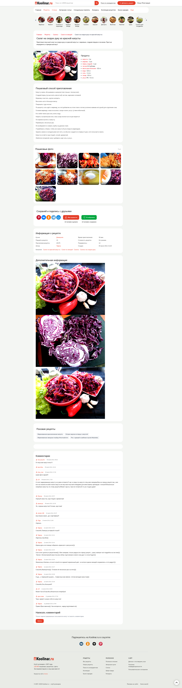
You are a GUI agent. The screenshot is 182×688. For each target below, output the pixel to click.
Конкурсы (95, 10)
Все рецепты (87, 661)
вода (84, 71)
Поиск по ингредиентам (108, 3)
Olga (39, 520)
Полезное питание (111, 661)
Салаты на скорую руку (88, 249)
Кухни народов (123, 10)
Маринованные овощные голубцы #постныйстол (53, 437)
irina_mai (40, 472)
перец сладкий (87, 64)
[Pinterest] (38, 217)
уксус (84, 78)
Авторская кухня (111, 664)
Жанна (40, 496)
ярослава (41, 596)
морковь (85, 61)
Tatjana (40, 528)
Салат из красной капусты (51, 249)
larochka (40, 467)
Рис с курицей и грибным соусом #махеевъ (84, 437)
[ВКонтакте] (43, 217)
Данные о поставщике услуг (137, 661)
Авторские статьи (65, 10)
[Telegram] (53, 217)
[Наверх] (176, 682)
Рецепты (47, 10)
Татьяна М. (41, 460)
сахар (84, 75)
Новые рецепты (88, 664)
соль (84, 73)
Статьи (108, 667)
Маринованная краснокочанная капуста (50, 434)
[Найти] (97, 3)
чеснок (84, 66)
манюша (40, 503)
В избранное (90, 217)
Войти (40, 621)
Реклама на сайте (132, 684)
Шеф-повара (110, 670)
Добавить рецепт (126, 3)
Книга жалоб (144, 684)
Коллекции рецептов (108, 10)
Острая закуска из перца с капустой (77, 434)
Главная (38, 10)
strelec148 (41, 513)
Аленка (46, 674)
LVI (39, 479)
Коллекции (86, 670)
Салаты (76, 249)
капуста (85, 59)
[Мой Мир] (58, 217)
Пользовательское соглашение (138, 669)
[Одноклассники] (48, 217)
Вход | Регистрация (143, 3)
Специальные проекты (82, 10)
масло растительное (89, 68)
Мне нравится (72, 217)
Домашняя (59, 237)
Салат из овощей (67, 249)
